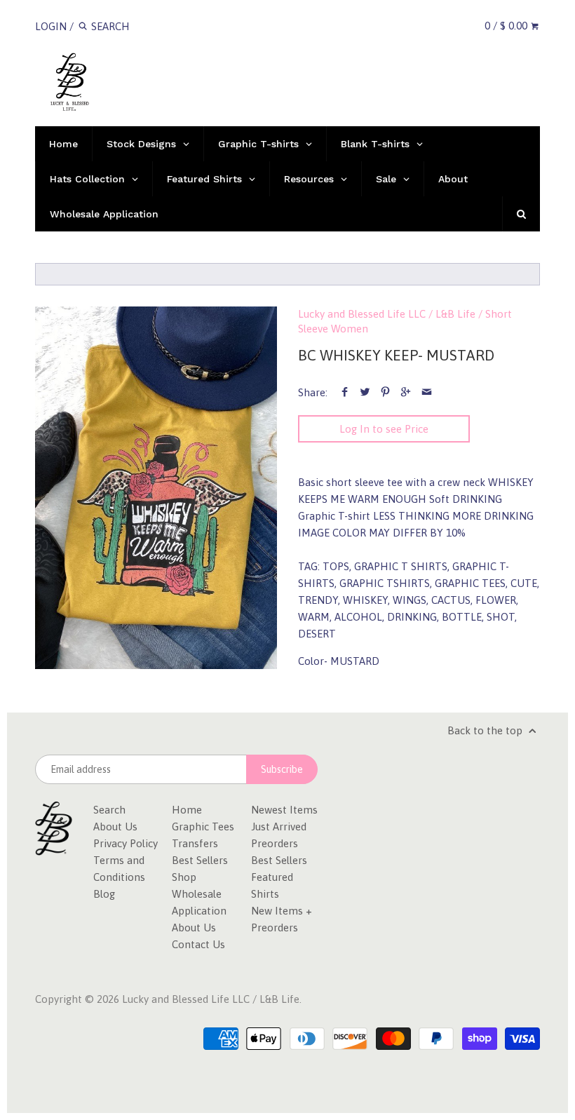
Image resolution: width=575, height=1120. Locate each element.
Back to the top (486, 730)
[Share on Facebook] (344, 392)
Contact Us (198, 944)
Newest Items (284, 810)
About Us (115, 826)
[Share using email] (426, 392)
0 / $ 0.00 (507, 26)
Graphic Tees (203, 826)
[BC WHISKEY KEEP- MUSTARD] (156, 488)
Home (187, 810)
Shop (184, 877)
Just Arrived (278, 826)
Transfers (195, 843)
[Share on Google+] (405, 392)
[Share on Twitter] (365, 392)
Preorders (274, 843)
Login (51, 26)
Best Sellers (200, 860)
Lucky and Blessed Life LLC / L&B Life (386, 314)
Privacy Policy (125, 843)
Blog (104, 894)
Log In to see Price (383, 429)
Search (109, 810)
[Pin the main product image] (385, 392)
